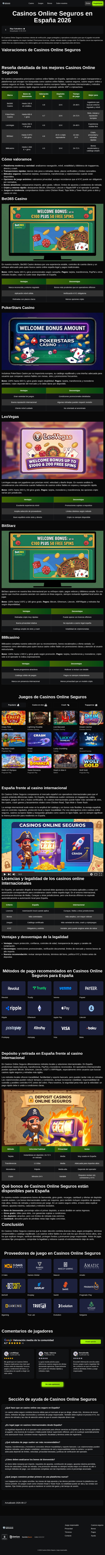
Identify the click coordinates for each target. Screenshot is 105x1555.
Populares (12, 705)
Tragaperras (89, 705)
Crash (63, 705)
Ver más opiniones (52, 1384)
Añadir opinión (90, 1342)
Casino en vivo (38, 705)
